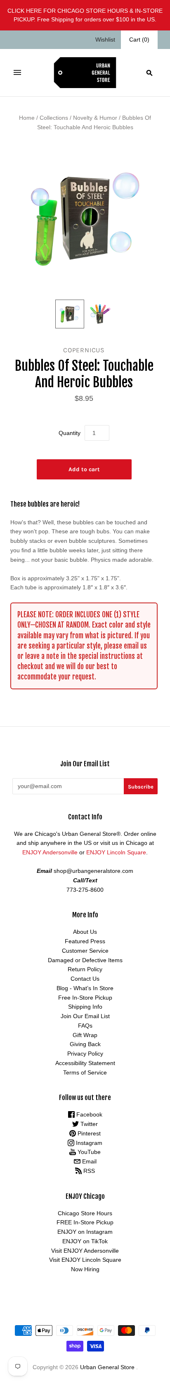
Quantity (69, 433)
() (139, 39)
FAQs (85, 1025)
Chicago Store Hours (85, 1213)
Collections (54, 117)
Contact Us (85, 978)
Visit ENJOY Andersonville (85, 1250)
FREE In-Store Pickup (85, 1222)
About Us (85, 931)
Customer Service (85, 950)
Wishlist (105, 39)
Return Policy (85, 969)
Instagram (88, 1143)
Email (88, 1161)
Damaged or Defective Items (85, 960)
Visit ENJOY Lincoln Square (85, 1259)
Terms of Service (85, 1072)
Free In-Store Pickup (85, 997)
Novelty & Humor (95, 117)
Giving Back (85, 1044)
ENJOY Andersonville (50, 852)
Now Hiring (85, 1269)
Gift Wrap (85, 1035)
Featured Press (85, 941)
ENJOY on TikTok (85, 1241)
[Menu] (17, 72)
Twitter (88, 1124)
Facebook (88, 1114)
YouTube (88, 1152)
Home (27, 117)
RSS (88, 1171)
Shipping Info (85, 1006)
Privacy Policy (85, 1053)
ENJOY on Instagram (85, 1231)
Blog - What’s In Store (85, 988)
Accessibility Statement (85, 1063)
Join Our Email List (85, 1016)
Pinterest (88, 1133)
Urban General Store (107, 1367)
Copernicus (84, 350)
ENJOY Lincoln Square (116, 852)
